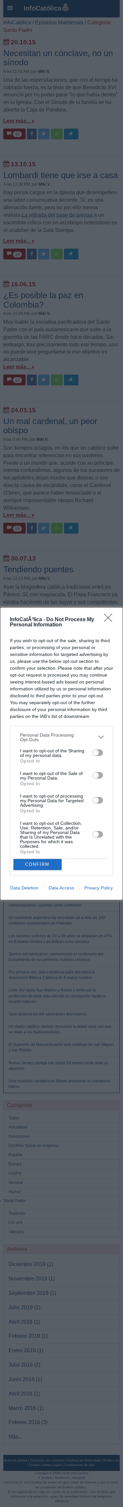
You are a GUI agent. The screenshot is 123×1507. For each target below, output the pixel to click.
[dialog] (61, 753)
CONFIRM (37, 864)
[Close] (110, 620)
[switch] (97, 752)
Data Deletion (24, 887)
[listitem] (61, 737)
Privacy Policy (98, 887)
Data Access (61, 887)
